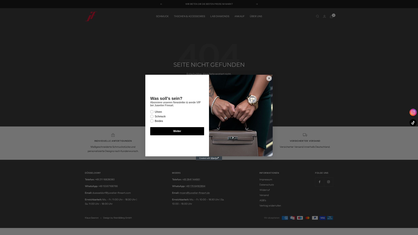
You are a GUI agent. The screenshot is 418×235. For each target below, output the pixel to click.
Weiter (177, 131)
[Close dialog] (269, 78)
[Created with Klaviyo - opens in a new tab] (209, 158)
